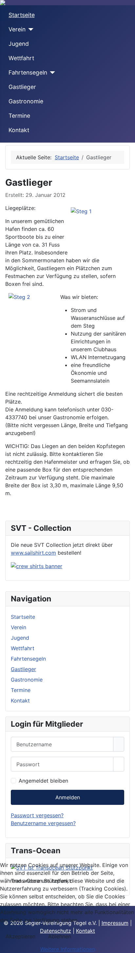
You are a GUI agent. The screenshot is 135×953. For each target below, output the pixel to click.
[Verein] (30, 29)
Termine (19, 115)
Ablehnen (59, 936)
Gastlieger (22, 86)
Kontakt (19, 130)
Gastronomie (26, 101)
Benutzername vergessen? (43, 823)
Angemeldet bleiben (43, 780)
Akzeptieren (20, 936)
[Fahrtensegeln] (51, 72)
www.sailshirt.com (33, 552)
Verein (17, 29)
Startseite (22, 14)
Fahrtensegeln (28, 72)
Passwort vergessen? (37, 815)
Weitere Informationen (67, 949)
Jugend (19, 43)
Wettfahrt (21, 58)
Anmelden (67, 797)
